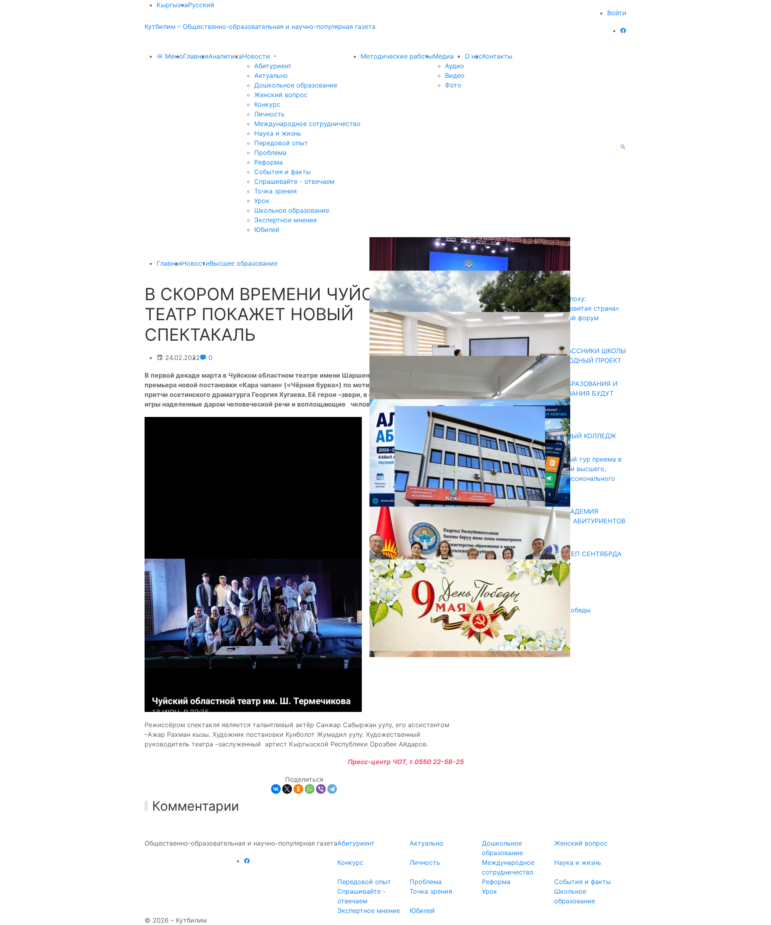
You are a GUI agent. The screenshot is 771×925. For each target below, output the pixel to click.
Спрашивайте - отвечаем (294, 181)
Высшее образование (243, 263)
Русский (201, 5)
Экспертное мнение (285, 220)
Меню (173, 56)
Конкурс (267, 104)
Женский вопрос (281, 95)
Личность (269, 114)
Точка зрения (275, 191)
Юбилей (266, 230)
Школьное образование (291, 210)
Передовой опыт (281, 143)
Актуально (271, 75)
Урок (261, 201)
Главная (195, 56)
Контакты (497, 56)
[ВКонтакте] (276, 789)
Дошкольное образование (295, 85)
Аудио (454, 66)
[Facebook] (623, 30)
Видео (455, 75)
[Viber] (321, 789)
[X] (287, 789)
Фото (453, 85)
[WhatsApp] (309, 789)
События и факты (282, 172)
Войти (616, 13)
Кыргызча (172, 5)
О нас (473, 56)
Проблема (270, 152)
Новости (257, 56)
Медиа (444, 56)
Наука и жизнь (277, 133)
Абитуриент (273, 66)
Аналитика (225, 56)
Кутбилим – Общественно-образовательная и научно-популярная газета (260, 26)
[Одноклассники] (298, 789)
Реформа (268, 162)
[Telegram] (332, 789)
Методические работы (397, 56)
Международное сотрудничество (307, 124)
